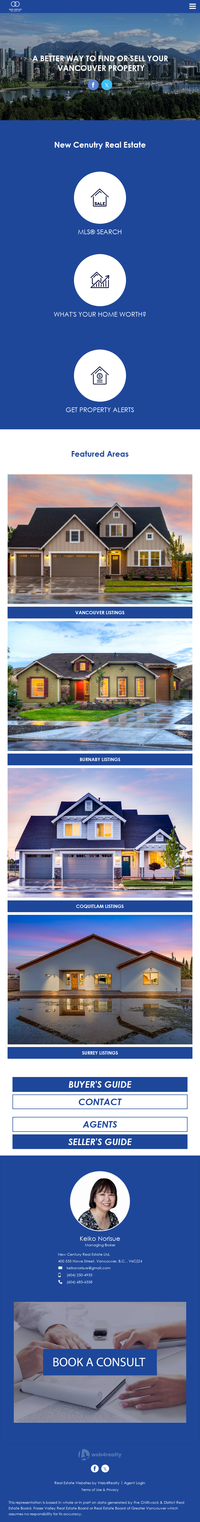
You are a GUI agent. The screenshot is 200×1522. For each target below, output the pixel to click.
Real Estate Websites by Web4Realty (87, 1483)
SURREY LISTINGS (100, 1053)
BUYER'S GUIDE (100, 1084)
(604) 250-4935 (79, 1275)
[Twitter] (105, 1468)
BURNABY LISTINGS (100, 759)
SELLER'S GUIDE (100, 1141)
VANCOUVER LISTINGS (99, 612)
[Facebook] (95, 1468)
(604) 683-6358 (79, 1282)
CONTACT (99, 1101)
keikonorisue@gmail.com (88, 1268)
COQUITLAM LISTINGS (100, 906)
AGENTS (100, 1124)
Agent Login (134, 1483)
